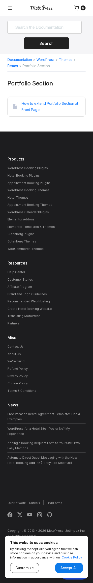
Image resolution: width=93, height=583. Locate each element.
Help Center (16, 272)
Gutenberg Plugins (20, 234)
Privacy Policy (17, 376)
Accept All (69, 568)
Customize (24, 568)
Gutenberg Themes (21, 241)
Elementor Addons (20, 219)
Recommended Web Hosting (28, 301)
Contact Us (15, 346)
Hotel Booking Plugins (23, 175)
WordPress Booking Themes (28, 190)
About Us (14, 354)
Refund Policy (17, 369)
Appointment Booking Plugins (29, 183)
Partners (13, 323)
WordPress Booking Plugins (27, 168)
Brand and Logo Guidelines (27, 294)
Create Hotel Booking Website (29, 309)
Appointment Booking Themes (29, 205)
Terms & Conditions (21, 391)
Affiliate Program (19, 287)
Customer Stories (20, 279)
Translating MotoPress (23, 316)
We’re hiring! (16, 361)
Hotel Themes (18, 197)
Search (46, 43)
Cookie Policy (17, 383)
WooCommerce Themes (25, 249)
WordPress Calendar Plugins (28, 212)
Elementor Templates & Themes (31, 227)
